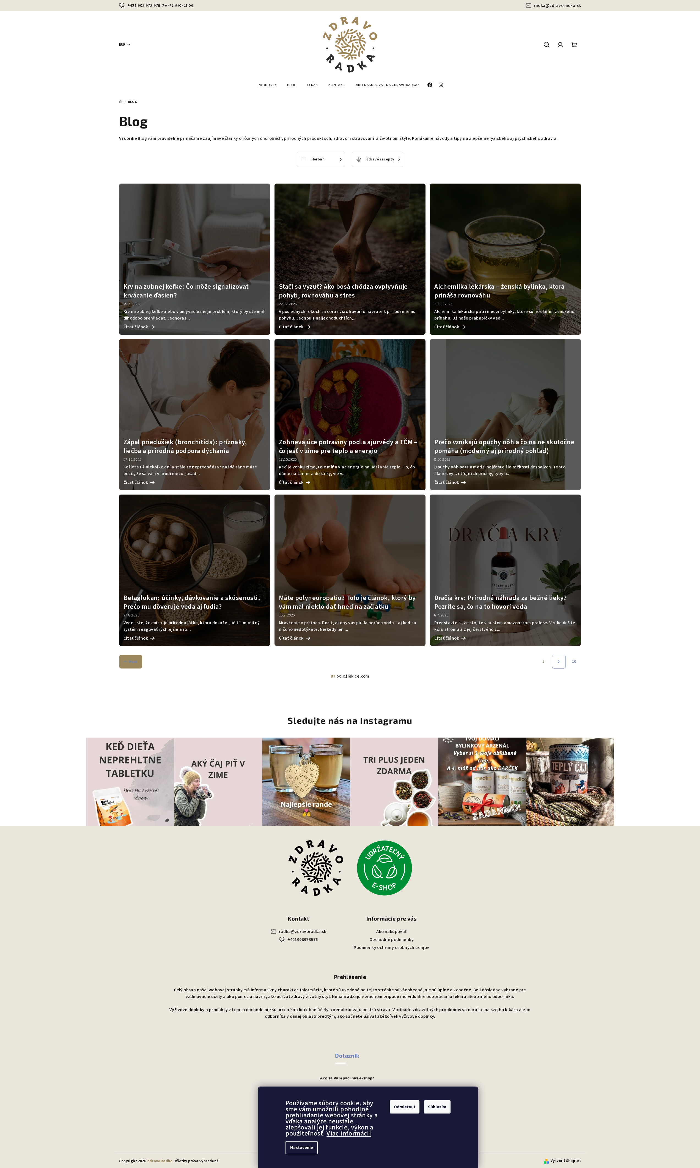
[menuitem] (267, 85)
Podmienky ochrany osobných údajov (391, 948)
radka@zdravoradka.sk (557, 5)
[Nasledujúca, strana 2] (559, 661)
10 (574, 661)
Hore (133, 661)
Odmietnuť (404, 1107)
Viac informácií (348, 1133)
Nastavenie (301, 1148)
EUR (122, 44)
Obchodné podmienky (391, 940)
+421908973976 (302, 940)
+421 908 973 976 (160, 5)
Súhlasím (437, 1107)
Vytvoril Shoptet (566, 1161)
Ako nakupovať (391, 932)
